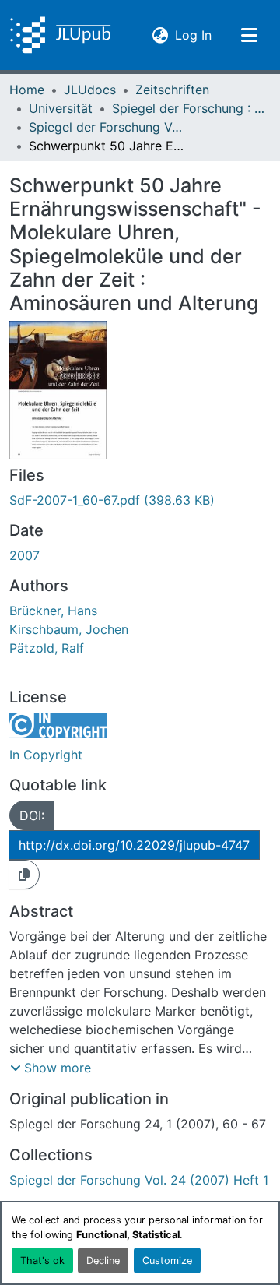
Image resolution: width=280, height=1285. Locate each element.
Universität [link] (61, 108)
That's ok (42, 1260)
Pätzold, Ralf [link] (46, 648)
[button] (60, 35)
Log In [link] (193, 34)
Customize (167, 1260)
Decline (103, 1260)
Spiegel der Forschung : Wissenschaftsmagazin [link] (190, 108)
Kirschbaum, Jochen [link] (68, 629)
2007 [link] (24, 555)
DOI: (31, 815)
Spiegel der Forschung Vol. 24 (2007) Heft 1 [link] (106, 127)
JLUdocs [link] (90, 89)
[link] (140, 500)
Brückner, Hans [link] (53, 610)
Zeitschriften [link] (172, 89)
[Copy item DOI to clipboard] (24, 874)
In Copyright (45, 754)
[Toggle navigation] (249, 35)
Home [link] (26, 89)
